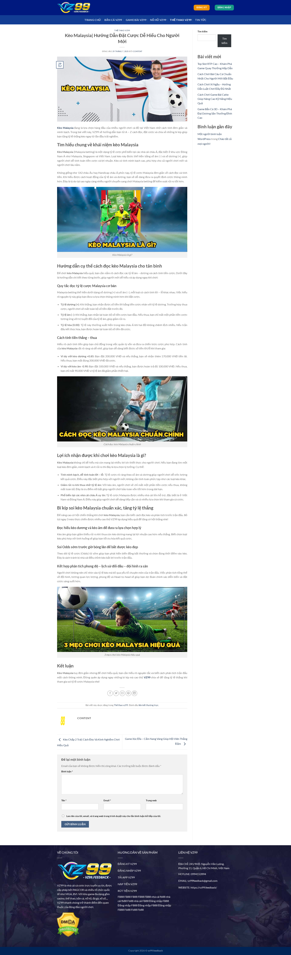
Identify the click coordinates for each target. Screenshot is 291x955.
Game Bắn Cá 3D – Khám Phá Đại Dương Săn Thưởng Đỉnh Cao (215, 113)
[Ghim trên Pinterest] (128, 693)
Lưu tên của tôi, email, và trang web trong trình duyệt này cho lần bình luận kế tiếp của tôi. (113, 816)
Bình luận (67, 771)
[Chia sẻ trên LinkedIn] (134, 693)
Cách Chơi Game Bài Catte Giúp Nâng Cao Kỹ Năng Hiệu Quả (215, 99)
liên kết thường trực (148, 705)
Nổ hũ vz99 (158, 19)
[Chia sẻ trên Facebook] (110, 693)
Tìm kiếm (202, 31)
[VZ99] (74, 7)
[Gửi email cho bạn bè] (122, 693)
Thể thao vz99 (180, 19)
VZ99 (60, 885)
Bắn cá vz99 (113, 19)
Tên (64, 800)
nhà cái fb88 (158, 896)
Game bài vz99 (136, 19)
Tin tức (200, 19)
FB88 (121, 896)
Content (137, 51)
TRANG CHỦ (93, 19)
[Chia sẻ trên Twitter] (116, 693)
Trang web (151, 800)
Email (107, 800)
